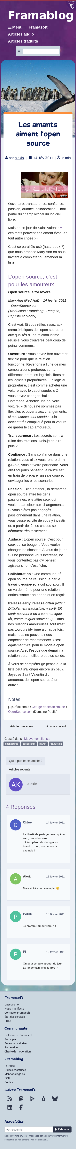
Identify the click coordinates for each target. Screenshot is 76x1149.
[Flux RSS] (9, 1101)
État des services (14, 1016)
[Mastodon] (21, 1101)
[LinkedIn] (9, 1109)
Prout (7, 1020)
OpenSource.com (20, 711)
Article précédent (22, 726)
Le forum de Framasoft (18, 1035)
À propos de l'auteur (25, 761)
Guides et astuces (15, 1070)
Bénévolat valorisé (15, 1043)
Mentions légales (14, 1074)
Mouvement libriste (37, 738)
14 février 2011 (55, 822)
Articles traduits (23, 41)
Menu (17, 27)
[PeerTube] (32, 1101)
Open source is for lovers (29, 292)
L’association (12, 1004)
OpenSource (11, 743)
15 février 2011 (55, 876)
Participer (10, 1039)
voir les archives (38, 1140)
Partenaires (11, 1047)
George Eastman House (48, 707)
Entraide (9, 1065)
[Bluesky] (55, 1101)
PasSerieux (29, 743)
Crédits (8, 1082)
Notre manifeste (14, 1008)
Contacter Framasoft (17, 1012)
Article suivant (56, 726)
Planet (42, 743)
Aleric (27, 876)
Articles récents (19, 769)
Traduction (56, 743)
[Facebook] (21, 1109)
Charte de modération (17, 1051)
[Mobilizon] (43, 1101)
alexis (19, 158)
